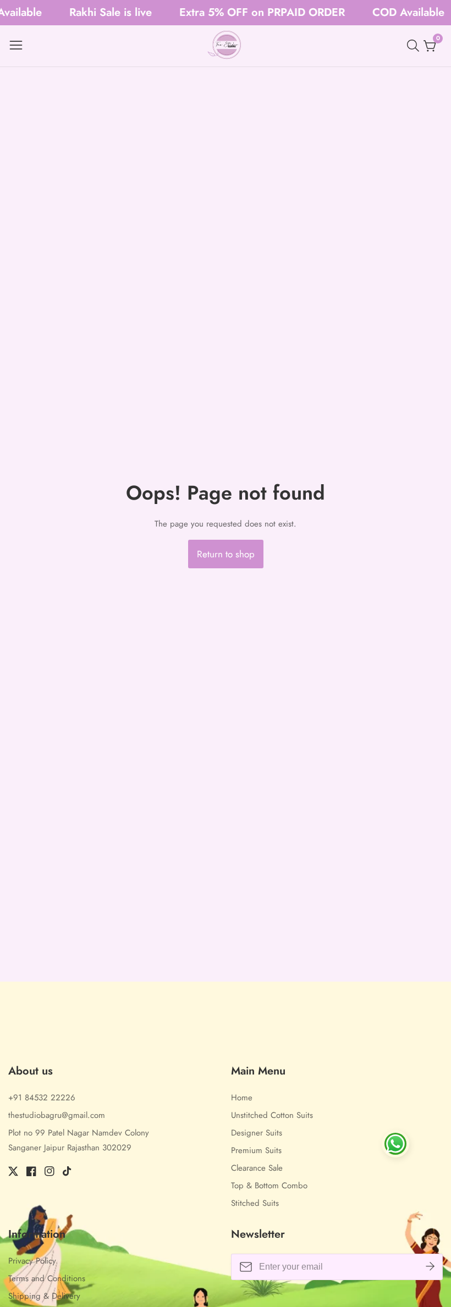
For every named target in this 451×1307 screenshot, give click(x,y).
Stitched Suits (255, 1203)
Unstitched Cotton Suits (272, 1115)
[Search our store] (415, 45)
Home (241, 1098)
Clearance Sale (257, 1168)
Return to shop (226, 554)
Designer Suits (256, 1133)
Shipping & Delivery (44, 1296)
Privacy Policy (32, 1261)
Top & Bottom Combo (269, 1185)
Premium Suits (256, 1150)
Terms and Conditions (46, 1278)
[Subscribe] (430, 1267)
